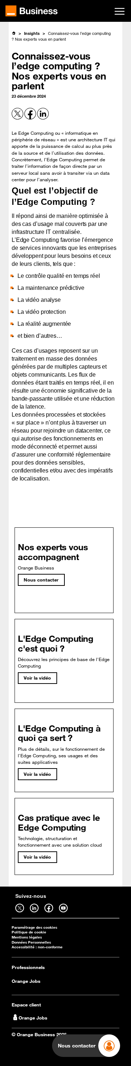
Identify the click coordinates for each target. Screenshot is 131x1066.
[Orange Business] (31, 10)
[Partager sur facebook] (30, 118)
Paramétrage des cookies (34, 927)
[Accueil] (14, 33)
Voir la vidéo (37, 678)
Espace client (26, 1005)
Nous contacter (41, 580)
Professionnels (28, 967)
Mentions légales (27, 937)
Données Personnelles (31, 942)
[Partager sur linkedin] (43, 118)
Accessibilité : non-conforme (37, 947)
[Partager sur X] (18, 118)
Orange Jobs (26, 981)
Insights (32, 33)
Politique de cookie (29, 932)
